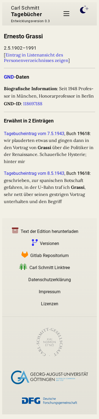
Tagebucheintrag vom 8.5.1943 (34, 173)
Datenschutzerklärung (49, 279)
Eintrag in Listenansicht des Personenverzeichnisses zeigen (36, 57)
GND (9, 77)
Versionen (49, 243)
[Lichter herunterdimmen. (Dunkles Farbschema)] (84, 13)
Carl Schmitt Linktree (49, 267)
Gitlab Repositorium (49, 255)
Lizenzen (49, 303)
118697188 (32, 103)
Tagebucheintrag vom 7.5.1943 (34, 133)
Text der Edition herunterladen (49, 231)
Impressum (50, 291)
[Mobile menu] (66, 13)
